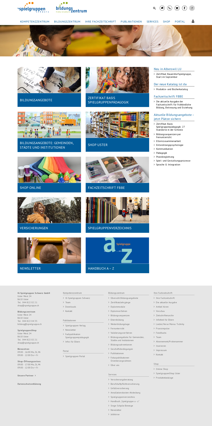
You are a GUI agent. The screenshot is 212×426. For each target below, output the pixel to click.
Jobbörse (115, 414)
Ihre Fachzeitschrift (163, 293)
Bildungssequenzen (120, 315)
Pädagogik (161, 152)
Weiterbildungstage (120, 324)
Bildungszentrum (116, 293)
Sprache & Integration (168, 164)
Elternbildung (117, 319)
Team (68, 302)
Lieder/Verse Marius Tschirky (170, 324)
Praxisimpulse (162, 328)
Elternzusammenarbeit (168, 141)
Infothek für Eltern (165, 319)
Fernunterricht (117, 328)
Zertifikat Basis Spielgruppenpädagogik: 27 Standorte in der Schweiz (170, 126)
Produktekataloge (164, 377)
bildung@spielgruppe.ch (30, 324)
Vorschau (160, 311)
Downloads (70, 306)
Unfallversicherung (120, 388)
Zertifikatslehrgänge (120, 302)
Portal (66, 351)
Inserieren (161, 345)
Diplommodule (118, 306)
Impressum (161, 350)
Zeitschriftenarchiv (165, 315)
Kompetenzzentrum (72, 293)
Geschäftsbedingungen (122, 349)
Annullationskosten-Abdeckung (125, 392)
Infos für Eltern (72, 341)
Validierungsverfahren (121, 332)
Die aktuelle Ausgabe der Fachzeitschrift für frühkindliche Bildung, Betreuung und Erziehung (174, 104)
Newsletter (70, 329)
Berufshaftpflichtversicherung (125, 384)
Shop (156, 363)
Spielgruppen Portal (75, 356)
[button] (35, 21)
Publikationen (69, 320)
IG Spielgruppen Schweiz (77, 298)
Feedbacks (161, 332)
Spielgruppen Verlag (75, 325)
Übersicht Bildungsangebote (124, 298)
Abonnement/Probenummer (169, 341)
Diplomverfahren (119, 311)
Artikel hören (162, 306)
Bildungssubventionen (121, 344)
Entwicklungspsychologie (169, 144)
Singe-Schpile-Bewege (122, 405)
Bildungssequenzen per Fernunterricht (168, 136)
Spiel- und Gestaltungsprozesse (173, 160)
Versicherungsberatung (122, 379)
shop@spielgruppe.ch (28, 305)
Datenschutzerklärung (29, 384)
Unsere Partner (25, 375)
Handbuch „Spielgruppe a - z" (125, 401)
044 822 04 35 (29, 321)
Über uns (115, 365)
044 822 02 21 (29, 302)
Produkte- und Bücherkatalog (172, 89)
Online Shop (162, 369)
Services (112, 374)
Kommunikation (164, 148)
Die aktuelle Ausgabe (166, 302)
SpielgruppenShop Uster (168, 373)
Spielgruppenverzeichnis (123, 397)
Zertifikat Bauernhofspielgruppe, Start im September (174, 75)
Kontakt (68, 311)
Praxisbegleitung (165, 156)
